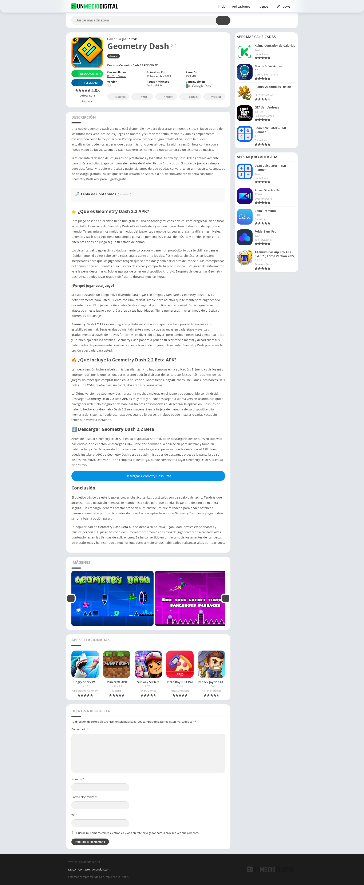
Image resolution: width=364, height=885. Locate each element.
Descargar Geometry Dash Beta (148, 476)
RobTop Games (116, 76)
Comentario (79, 729)
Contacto (84, 869)
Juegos (263, 6)
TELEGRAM (91, 83)
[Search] (223, 20)
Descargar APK (90, 73)
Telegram (192, 96)
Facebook (120, 96)
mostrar (124, 194)
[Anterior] (71, 598)
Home (111, 39)
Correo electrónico (84, 797)
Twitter (143, 96)
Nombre (77, 779)
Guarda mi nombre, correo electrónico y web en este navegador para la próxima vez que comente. (137, 833)
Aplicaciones (241, 6)
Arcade (133, 39)
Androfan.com (101, 869)
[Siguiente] (225, 598)
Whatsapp (216, 96)
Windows (283, 6)
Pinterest (168, 96)
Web (74, 815)
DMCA (72, 869)
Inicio (222, 6)
